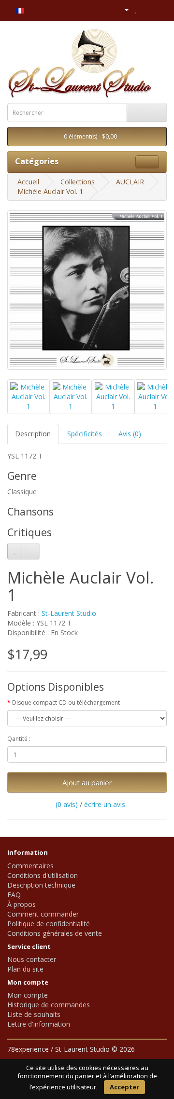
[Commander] (159, 9)
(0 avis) (67, 804)
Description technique (41, 885)
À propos (21, 904)
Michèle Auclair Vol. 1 (50, 191)
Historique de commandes (48, 1004)
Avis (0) (129, 433)
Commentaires (30, 865)
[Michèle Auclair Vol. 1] (87, 290)
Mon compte (27, 995)
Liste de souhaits (33, 1014)
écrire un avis (104, 804)
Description (33, 433)
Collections (77, 181)
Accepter (124, 1087)
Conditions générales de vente (54, 933)
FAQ (14, 894)
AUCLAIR (130, 181)
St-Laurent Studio (69, 613)
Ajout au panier (87, 782)
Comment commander (43, 913)
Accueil (28, 181)
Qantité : (18, 739)
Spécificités (84, 433)
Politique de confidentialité (48, 923)
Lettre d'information (38, 1024)
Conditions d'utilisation (42, 875)
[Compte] (122, 9)
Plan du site (25, 969)
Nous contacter (31, 959)
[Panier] (147, 9)
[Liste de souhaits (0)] (136, 9)
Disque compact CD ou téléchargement (66, 702)
